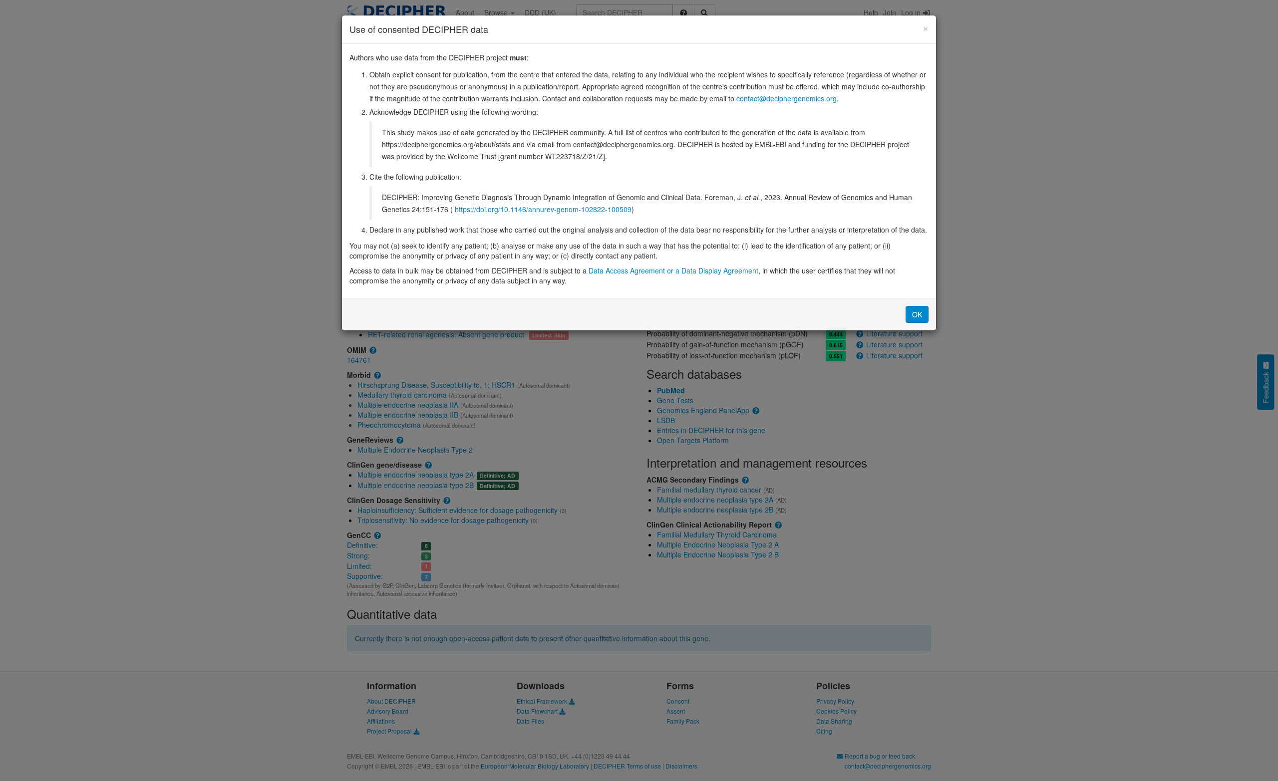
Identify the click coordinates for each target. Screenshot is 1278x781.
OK (917, 314)
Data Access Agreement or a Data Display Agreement (673, 270)
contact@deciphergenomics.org (786, 98)
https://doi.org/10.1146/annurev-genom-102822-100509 (543, 209)
